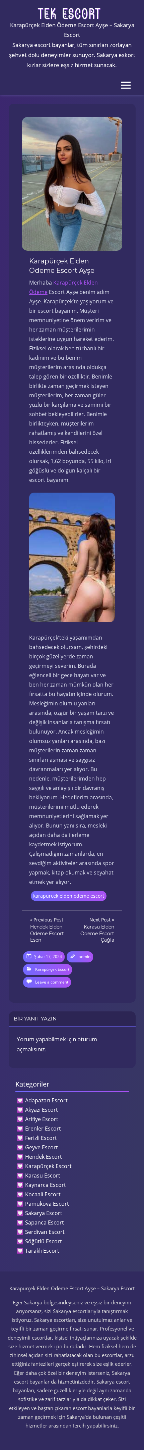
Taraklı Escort (42, 1250)
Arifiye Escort (41, 1119)
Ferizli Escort (41, 1138)
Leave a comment (51, 982)
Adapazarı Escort (46, 1100)
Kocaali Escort (43, 1194)
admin (84, 956)
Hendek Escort (43, 1156)
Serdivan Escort (45, 1232)
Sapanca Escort (44, 1222)
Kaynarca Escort (45, 1185)
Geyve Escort (41, 1147)
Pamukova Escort (47, 1203)
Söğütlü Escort (43, 1241)
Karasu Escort (42, 1175)
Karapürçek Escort (52, 969)
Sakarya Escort (43, 1213)
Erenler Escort (43, 1128)
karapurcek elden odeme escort (68, 896)
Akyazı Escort (41, 1109)
